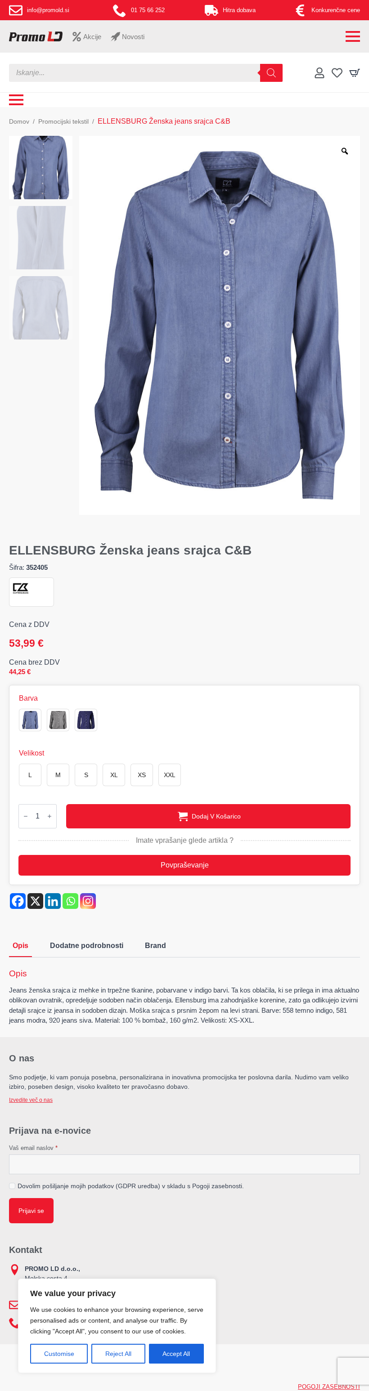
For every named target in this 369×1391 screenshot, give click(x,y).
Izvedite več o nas (31, 1100)
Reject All (118, 1353)
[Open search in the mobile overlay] (146, 73)
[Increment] (49, 816)
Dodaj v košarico (216, 816)
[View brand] (21, 588)
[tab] (20, 946)
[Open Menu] (353, 36)
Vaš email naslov (33, 1148)
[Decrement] (26, 816)
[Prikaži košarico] (354, 73)
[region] (117, 1326)
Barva (28, 698)
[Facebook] (18, 901)
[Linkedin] (53, 901)
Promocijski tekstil (63, 121)
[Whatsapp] (70, 901)
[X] (35, 901)
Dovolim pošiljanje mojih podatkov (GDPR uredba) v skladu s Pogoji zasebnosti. (131, 1186)
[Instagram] (88, 901)
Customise (59, 1353)
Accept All (176, 1353)
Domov (19, 121)
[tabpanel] (184, 997)
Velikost (31, 753)
